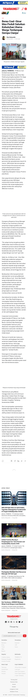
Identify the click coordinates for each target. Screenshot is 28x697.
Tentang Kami (14, 679)
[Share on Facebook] (15, 461)
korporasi (17, 642)
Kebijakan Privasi (14, 691)
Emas (3, 645)
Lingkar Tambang (19, 675)
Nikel (3, 649)
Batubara (4, 642)
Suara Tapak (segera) (20, 673)
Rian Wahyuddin (11, 37)
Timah (3, 647)
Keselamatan (5, 669)
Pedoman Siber (14, 682)
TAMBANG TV (18, 657)
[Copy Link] (25, 461)
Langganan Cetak (14, 689)
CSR (3, 18)
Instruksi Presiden (6, 661)
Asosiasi (4, 673)
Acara (16, 647)
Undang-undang (6, 657)
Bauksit (3, 651)
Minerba (4, 671)
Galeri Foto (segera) (19, 671)
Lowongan (17, 669)
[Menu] (25, 9)
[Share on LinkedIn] (18, 461)
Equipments (18, 659)
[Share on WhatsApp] (22, 461)
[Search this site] (23, 9)
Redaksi (14, 686)
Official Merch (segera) (20, 667)
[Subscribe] (24, 635)
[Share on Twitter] (11, 461)
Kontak (14, 684)
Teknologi (4, 667)
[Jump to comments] (3, 461)
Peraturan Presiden (6, 659)
